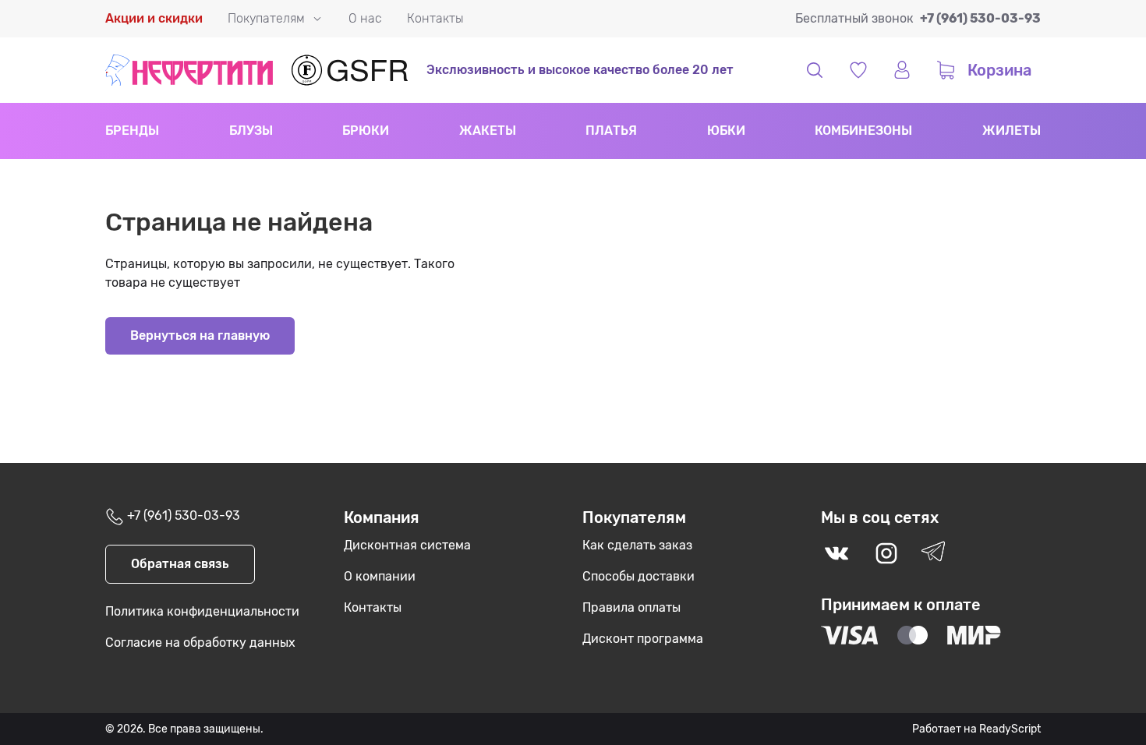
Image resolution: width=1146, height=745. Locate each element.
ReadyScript (1010, 729)
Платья (611, 130)
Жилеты (1011, 130)
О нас (365, 18)
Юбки (726, 130)
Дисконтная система (407, 545)
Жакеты (487, 130)
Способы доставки (638, 576)
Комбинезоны (863, 130)
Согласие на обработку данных (200, 642)
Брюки (365, 130)
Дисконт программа (642, 638)
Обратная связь (180, 563)
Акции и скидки (154, 18)
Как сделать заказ (637, 545)
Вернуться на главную (200, 335)
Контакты (435, 18)
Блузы (251, 130)
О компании (380, 576)
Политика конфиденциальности (202, 611)
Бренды (132, 130)
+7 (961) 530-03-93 (980, 18)
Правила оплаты (631, 607)
